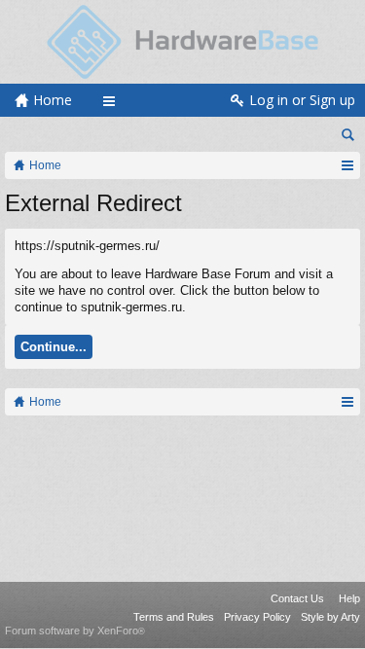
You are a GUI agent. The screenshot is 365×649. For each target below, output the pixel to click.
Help (349, 598)
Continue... (53, 347)
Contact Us (297, 598)
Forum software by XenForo (75, 630)
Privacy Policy (257, 617)
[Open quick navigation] (347, 165)
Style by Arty (330, 617)
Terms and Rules (173, 617)
